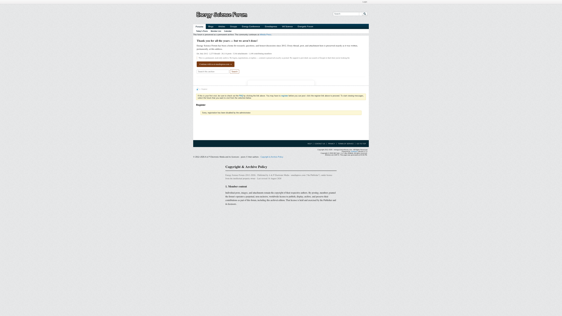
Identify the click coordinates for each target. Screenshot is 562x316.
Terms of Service (346, 144)
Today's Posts (202, 31)
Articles (221, 26)
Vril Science (287, 26)
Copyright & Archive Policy (272, 157)
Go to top (361, 144)
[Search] (364, 14)
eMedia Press (265, 35)
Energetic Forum (305, 26)
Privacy (331, 144)
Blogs (210, 26)
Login (365, 2)
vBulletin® (354, 151)
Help (309, 144)
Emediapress (271, 26)
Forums (199, 26)
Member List (216, 31)
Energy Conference (251, 26)
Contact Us (320, 144)
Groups (233, 26)
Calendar (228, 31)
